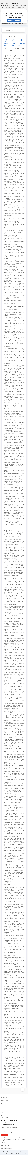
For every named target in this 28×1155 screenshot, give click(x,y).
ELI (1, 1115)
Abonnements (4, 1100)
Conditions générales (6, 1145)
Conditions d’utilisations (6, 1148)
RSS (2, 1103)
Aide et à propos (5, 1109)
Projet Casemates (5, 1112)
